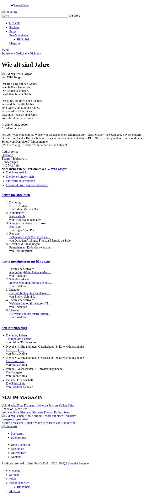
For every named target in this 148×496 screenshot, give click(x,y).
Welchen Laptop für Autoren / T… (30, 303)
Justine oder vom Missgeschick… (29, 237)
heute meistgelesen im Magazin (26, 261)
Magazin (14, 43)
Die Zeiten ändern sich (20, 176)
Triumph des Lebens (18, 338)
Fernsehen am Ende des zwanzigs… (31, 247)
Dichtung (35, 53)
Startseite (7, 53)
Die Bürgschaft (15, 383)
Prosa (12, 31)
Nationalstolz (17, 216)
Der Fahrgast (14, 372)
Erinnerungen (10, 162)
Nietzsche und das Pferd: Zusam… (30, 313)
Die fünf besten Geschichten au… (29, 293)
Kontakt (16, 456)
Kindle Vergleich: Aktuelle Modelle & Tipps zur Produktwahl (39, 422)
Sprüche (14, 27)
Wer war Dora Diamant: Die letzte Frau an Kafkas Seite (35, 412)
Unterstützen (21, 5)
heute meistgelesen (16, 195)
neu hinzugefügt (14, 328)
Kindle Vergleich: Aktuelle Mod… (30, 272)
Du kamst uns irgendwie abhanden (27, 185)
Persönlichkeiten (19, 35)
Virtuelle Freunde (78, 463)
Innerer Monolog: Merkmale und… (30, 282)
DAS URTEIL (15, 350)
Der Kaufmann (15, 361)
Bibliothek (23, 39)
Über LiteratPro (20, 444)
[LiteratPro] (9, 11)
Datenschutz (18, 437)
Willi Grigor (59, 169)
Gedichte (14, 23)
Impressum (17, 433)
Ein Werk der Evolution (20, 180)
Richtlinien (17, 448)
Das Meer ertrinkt (17, 172)
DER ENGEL (18, 205)
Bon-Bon (15, 226)
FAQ (62, 463)
